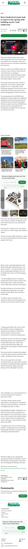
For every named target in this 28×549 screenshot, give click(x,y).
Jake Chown (4, 29)
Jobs (2, 515)
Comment (23, 496)
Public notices (4, 517)
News (2, 13)
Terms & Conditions (6, 511)
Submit (22, 182)
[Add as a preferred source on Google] (13, 30)
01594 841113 (9, 543)
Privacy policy (4, 514)
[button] (3, 3)
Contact (3, 512)
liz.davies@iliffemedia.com (11, 546)
